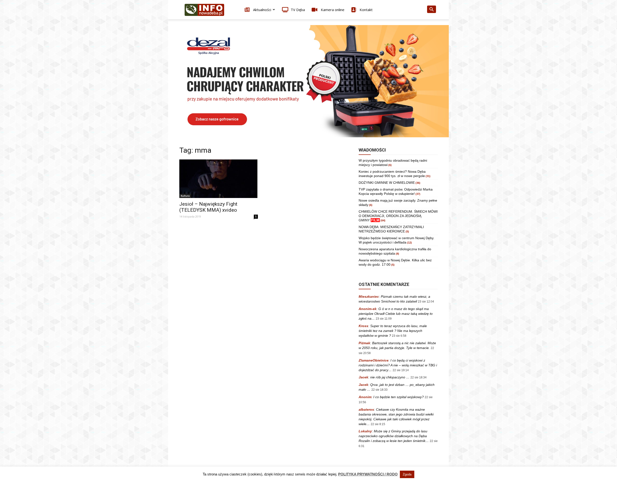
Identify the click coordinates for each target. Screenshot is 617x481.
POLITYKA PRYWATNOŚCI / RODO (368, 474)
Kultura (185, 196)
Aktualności (261, 9)
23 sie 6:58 (399, 335)
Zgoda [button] (407, 474)
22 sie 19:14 (401, 370)
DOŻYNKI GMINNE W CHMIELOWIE (387, 182)
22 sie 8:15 (378, 424)
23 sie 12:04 (426, 301)
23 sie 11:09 (384, 318)
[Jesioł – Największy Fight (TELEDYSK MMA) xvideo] (218, 178)
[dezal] (308, 81)
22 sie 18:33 (379, 389)
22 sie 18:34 (418, 377)
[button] (431, 10)
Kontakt (366, 9)
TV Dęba (298, 9)
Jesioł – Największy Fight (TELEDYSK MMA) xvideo (208, 207)
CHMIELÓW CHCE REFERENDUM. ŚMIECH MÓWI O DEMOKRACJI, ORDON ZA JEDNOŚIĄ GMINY (398, 216)
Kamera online (332, 9)
